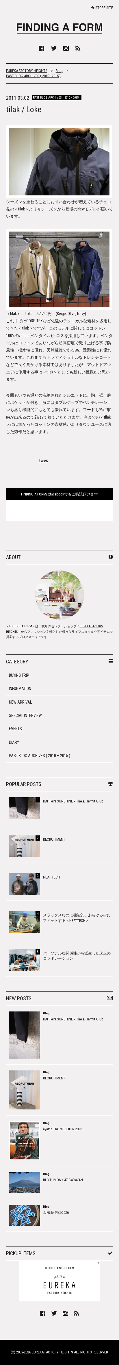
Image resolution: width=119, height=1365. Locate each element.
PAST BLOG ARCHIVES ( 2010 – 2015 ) (39, 755)
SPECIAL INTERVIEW (25, 715)
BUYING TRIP (19, 675)
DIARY (14, 742)
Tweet (43, 460)
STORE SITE (103, 7)
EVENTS (15, 728)
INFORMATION (20, 688)
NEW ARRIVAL (20, 702)
